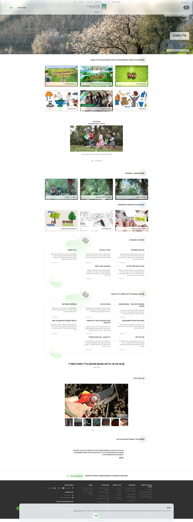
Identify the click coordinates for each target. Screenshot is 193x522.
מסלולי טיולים (98, 2)
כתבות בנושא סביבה (130, 488)
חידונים (119, 490)
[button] (184, 2)
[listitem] (96, 401)
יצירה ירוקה (118, 495)
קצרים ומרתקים (132, 494)
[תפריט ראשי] (186, 7)
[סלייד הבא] (93, 430)
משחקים (119, 488)
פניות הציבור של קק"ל (87, 490)
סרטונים (119, 493)
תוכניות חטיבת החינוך (104, 496)
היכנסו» (121, 457)
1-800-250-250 (69, 495)
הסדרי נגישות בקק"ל (88, 488)
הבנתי (96, 516)
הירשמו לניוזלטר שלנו (76, 476)
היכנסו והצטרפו (97, 161)
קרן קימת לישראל (116, 2)
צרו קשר (96, 12)
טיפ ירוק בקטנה (131, 500)
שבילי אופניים (89, 2)
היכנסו (96, 367)
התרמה (75, 2)
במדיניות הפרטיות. (77, 511)
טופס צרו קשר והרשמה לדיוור (145, 492)
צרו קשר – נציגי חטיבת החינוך (145, 494)
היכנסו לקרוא (123, 262)
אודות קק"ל (149, 490)
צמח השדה (81, 2)
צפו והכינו (122, 279)
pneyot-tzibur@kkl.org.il (67, 497)
